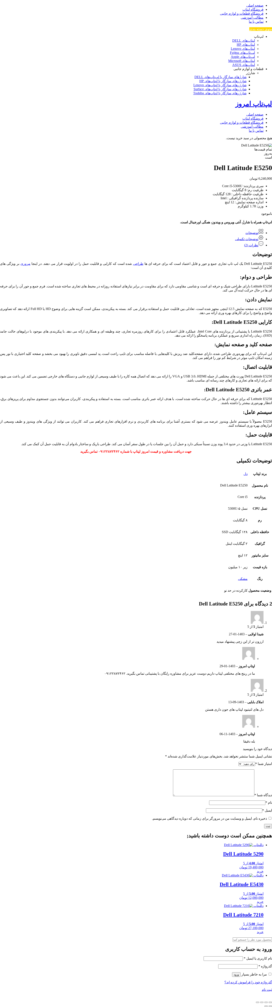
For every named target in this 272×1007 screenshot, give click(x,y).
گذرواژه (265, 966)
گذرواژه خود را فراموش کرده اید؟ (248, 982)
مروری (25, 263)
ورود (236, 974)
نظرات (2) (251, 245)
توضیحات (251, 233)
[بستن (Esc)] (257, 1002)
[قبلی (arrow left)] (270, 1006)
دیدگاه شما (263, 795)
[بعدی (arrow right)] (266, 1006)
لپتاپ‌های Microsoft (241, 61)
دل (246, 474)
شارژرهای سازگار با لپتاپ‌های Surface (220, 89)
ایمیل (267, 810)
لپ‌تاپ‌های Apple (243, 57)
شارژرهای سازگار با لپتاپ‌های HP (222, 81)
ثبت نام (267, 989)
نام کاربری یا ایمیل (258, 958)
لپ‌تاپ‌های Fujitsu (242, 53)
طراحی (138, 263)
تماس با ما (256, 21)
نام (268, 802)
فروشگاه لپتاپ (253, 9)
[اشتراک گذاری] (262, 1002)
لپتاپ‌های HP (246, 44)
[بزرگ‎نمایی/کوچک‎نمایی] (270, 1002)
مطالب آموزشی (252, 17)
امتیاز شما (263, 764)
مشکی (243, 579)
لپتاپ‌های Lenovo (243, 48)
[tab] (132, 232)
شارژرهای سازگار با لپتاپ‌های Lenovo (219, 85)
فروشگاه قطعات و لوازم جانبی (242, 13)
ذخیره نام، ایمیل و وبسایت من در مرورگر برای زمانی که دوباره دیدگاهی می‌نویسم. (209, 818)
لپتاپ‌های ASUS (243, 65)
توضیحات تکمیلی (246, 239)
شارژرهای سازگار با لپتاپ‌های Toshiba (219, 93)
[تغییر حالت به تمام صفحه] (266, 1002)
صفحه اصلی (255, 5)
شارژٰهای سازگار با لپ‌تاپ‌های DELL (220, 77)
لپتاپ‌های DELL (243, 40)
